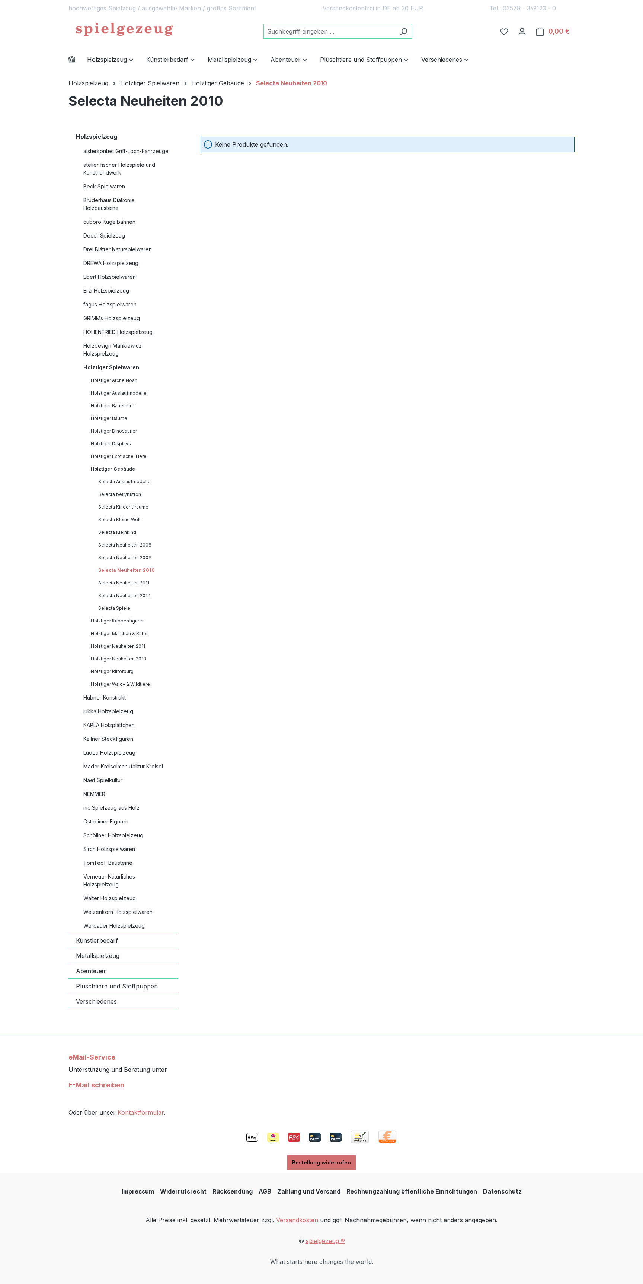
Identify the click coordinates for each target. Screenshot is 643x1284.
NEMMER (94, 794)
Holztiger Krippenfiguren (118, 621)
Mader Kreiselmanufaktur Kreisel (123, 766)
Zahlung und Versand (308, 1191)
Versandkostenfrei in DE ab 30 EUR (373, 8)
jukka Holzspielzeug (108, 711)
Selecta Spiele (114, 608)
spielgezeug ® (325, 1241)
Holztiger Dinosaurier (114, 431)
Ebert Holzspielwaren (109, 277)
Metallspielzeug (97, 955)
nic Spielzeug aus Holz (111, 808)
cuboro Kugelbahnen (109, 222)
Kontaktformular (141, 1112)
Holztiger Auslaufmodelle (119, 393)
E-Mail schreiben (96, 1085)
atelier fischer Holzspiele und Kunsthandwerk (119, 169)
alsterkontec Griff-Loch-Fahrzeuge (126, 151)
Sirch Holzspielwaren (109, 849)
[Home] (77, 60)
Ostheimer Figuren (105, 821)
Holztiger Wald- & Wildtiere (120, 684)
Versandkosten (297, 1220)
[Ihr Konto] (522, 31)
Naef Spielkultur (102, 780)
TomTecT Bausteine (107, 863)
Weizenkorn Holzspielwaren (118, 912)
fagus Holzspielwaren (110, 304)
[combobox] (329, 31)
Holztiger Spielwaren (111, 367)
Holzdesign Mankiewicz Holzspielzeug (112, 349)
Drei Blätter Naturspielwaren (117, 249)
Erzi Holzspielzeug (106, 290)
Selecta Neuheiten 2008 (124, 545)
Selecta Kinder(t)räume (123, 507)
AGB (265, 1191)
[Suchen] (403, 31)
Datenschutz (502, 1191)
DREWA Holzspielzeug (110, 263)
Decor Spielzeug (104, 235)
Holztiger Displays (111, 443)
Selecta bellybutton (119, 494)
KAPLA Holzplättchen (109, 725)
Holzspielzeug (96, 136)
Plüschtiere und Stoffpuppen (117, 986)
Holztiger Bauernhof (113, 405)
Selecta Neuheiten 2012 (124, 595)
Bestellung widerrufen (321, 1162)
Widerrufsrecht (183, 1191)
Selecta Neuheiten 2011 (123, 583)
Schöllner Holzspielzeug (113, 835)
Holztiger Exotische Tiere (119, 456)
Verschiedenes (96, 1001)
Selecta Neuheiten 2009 (124, 557)
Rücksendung (232, 1191)
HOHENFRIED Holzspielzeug (118, 332)
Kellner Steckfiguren (108, 739)
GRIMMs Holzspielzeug (111, 318)
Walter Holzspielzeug (109, 898)
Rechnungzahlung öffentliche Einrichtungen (411, 1191)
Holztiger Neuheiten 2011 (118, 646)
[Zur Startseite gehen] (124, 29)
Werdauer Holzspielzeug (114, 926)
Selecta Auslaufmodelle (124, 481)
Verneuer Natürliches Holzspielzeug (109, 880)
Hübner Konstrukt (104, 697)
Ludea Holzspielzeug (109, 752)
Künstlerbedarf (97, 940)
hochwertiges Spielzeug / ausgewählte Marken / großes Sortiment (162, 8)
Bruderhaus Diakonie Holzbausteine (109, 204)
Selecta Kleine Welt (119, 519)
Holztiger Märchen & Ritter (119, 633)
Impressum (138, 1191)
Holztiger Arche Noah (114, 380)
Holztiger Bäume (109, 418)
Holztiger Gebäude (113, 469)
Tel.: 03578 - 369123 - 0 (522, 8)
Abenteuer (91, 971)
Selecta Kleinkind (117, 532)
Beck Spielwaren (104, 186)
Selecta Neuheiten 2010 (126, 570)
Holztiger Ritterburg (112, 671)
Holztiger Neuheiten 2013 (118, 659)
